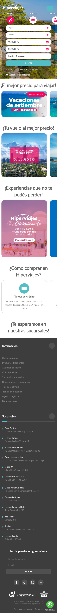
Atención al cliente (11, 367)
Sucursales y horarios (13, 377)
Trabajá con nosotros (13, 391)
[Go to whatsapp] (50, 604)
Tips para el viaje (10, 386)
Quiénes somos (10, 357)
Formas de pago (10, 401)
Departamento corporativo (16, 381)
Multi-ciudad (35, 69)
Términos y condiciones (23, 609)
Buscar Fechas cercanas (19, 74)
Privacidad (39, 609)
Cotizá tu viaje (9, 372)
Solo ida (9, 69)
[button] (28, 346)
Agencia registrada (11, 396)
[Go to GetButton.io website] (50, 610)
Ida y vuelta (21, 69)
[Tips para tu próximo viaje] (24, 228)
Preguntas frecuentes (13, 362)
